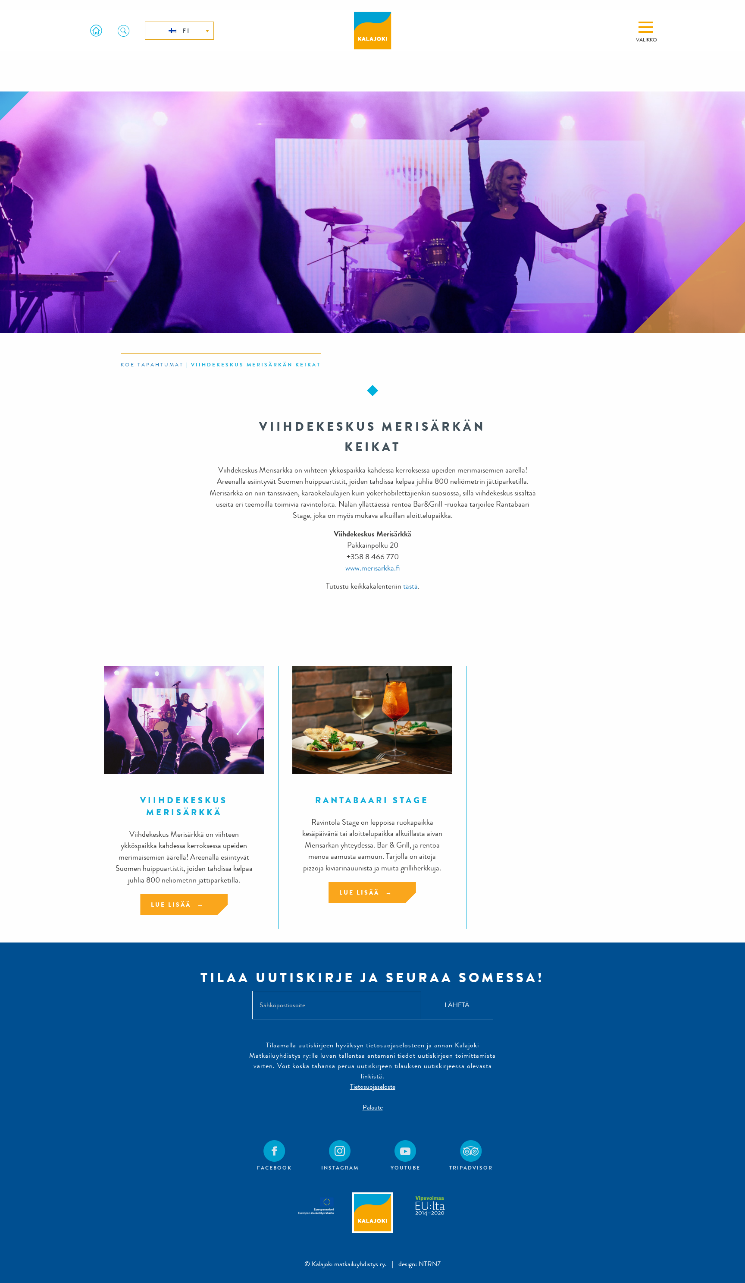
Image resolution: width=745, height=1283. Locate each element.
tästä (410, 586)
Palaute (373, 1107)
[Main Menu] (646, 27)
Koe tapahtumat (152, 365)
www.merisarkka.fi (372, 568)
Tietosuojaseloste (372, 1086)
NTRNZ (430, 1264)
